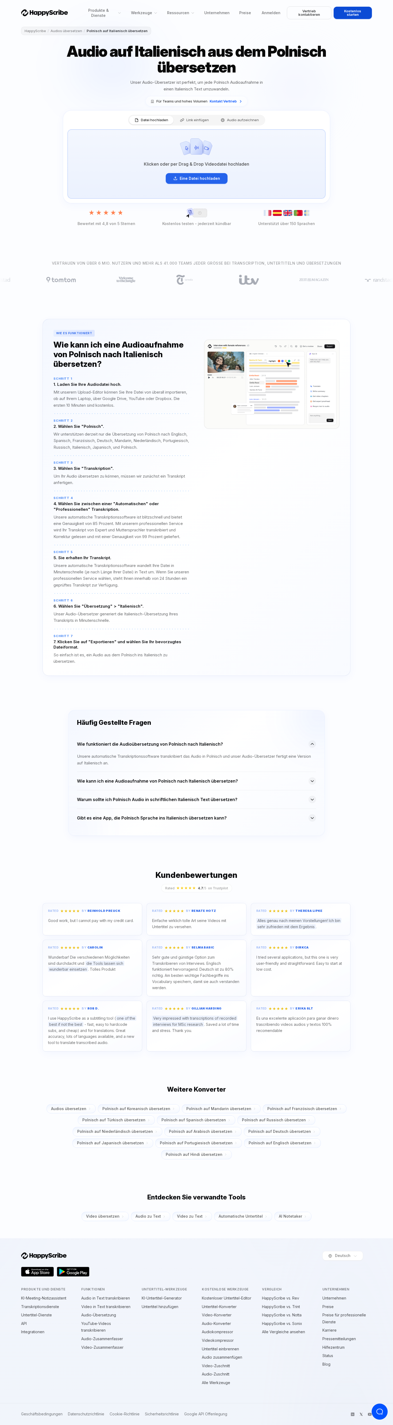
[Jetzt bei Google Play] (73, 1272)
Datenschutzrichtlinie (86, 1414)
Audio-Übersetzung (98, 1315)
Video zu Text (190, 1216)
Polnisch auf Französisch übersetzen (302, 1108)
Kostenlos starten (352, 13)
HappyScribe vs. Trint (281, 1306)
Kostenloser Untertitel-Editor (226, 1298)
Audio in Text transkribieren (105, 1298)
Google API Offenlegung (205, 1414)
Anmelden (271, 12)
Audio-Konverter (216, 1323)
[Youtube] (370, 1414)
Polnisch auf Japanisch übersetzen (110, 1143)
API (24, 1323)
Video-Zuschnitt (216, 1365)
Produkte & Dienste (98, 13)
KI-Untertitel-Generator (162, 1298)
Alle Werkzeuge (216, 1382)
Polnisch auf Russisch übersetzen (274, 1120)
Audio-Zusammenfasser (102, 1338)
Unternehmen (217, 12)
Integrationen (32, 1331)
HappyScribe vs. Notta (282, 1315)
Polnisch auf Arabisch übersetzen (200, 1131)
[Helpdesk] (380, 1412)
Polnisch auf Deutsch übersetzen (279, 1131)
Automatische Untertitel (241, 1216)
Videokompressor (218, 1340)
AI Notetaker (290, 1216)
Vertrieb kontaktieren (309, 13)
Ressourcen (178, 12)
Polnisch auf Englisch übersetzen (280, 1143)
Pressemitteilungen (339, 1338)
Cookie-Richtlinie (125, 1414)
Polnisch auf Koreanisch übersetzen (136, 1108)
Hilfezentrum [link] (333, 1347)
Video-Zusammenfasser (102, 1347)
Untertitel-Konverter (219, 1306)
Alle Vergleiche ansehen (283, 1331)
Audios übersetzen (66, 31)
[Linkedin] (352, 1414)
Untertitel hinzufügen (160, 1306)
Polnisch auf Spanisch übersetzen (193, 1120)
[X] (361, 1414)
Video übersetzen (103, 1216)
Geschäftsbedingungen (42, 1414)
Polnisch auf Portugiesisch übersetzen (196, 1143)
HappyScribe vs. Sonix (282, 1323)
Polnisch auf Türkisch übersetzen (113, 1120)
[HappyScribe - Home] (44, 12)
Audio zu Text (148, 1216)
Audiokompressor (217, 1331)
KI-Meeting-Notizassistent (43, 1298)
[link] (196, 101)
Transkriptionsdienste (40, 1306)
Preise (245, 12)
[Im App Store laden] (37, 1272)
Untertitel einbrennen (220, 1349)
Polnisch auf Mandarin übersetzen (218, 1108)
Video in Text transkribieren (105, 1306)
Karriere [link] (329, 1330)
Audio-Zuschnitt (215, 1374)
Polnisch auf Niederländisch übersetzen (115, 1131)
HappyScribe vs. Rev (280, 1298)
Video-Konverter (217, 1315)
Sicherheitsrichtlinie (162, 1414)
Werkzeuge (141, 12)
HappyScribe (35, 31)
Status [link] (327, 1355)
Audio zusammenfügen (222, 1357)
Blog (326, 1364)
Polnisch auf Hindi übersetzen (194, 1154)
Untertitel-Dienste (36, 1315)
